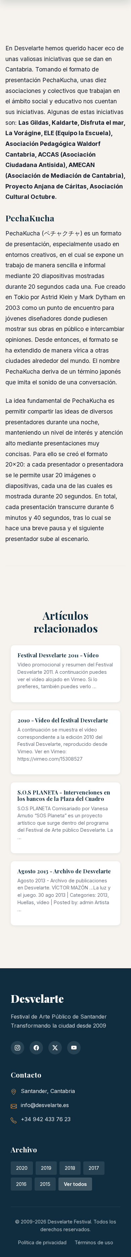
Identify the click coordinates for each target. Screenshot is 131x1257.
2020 (22, 1168)
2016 (21, 1184)
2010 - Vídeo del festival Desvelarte (62, 720)
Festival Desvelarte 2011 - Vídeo (58, 655)
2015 (45, 1184)
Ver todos (75, 1184)
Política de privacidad (42, 1242)
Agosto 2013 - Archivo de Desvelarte (64, 871)
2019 (46, 1168)
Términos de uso (94, 1242)
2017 (94, 1168)
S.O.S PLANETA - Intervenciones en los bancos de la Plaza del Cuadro (63, 795)
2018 (70, 1168)
